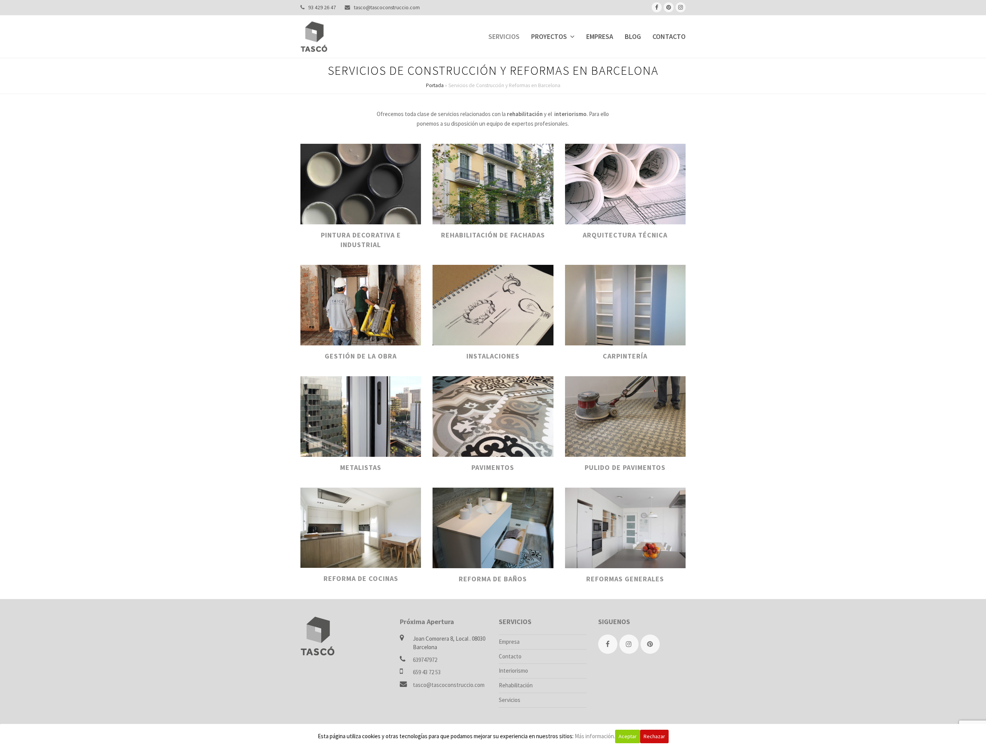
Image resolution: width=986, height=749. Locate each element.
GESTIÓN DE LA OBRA (361, 356)
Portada (435, 85)
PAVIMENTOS (492, 467)
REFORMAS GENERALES (625, 578)
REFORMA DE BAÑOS (493, 578)
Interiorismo (513, 670)
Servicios (509, 700)
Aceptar (628, 736)
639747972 (425, 659)
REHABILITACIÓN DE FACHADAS (493, 235)
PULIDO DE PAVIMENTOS (625, 467)
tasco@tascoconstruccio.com (387, 7)
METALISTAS (360, 467)
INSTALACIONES (493, 356)
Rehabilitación (516, 685)
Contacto (510, 656)
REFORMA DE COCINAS (361, 578)
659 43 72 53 (427, 672)
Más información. (595, 736)
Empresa (509, 641)
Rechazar (654, 736)
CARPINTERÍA (625, 356)
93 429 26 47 (322, 7)
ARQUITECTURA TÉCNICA (625, 235)
